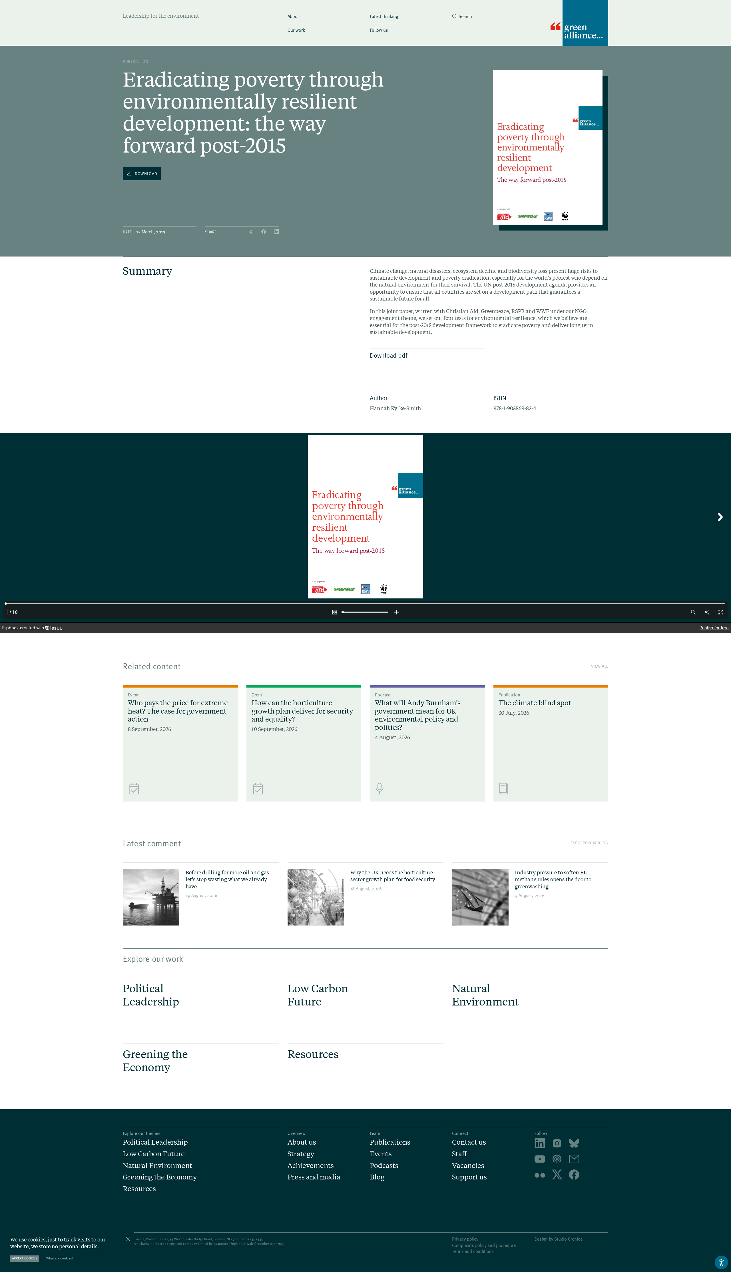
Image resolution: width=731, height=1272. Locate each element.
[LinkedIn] (276, 232)
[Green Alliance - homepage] (579, 23)
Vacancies (468, 1165)
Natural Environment (157, 1165)
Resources (139, 1189)
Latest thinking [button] (384, 16)
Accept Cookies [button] (24, 1258)
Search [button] (465, 16)
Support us (469, 1177)
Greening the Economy (160, 1177)
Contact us (469, 1142)
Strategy (301, 1154)
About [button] (293, 16)
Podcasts (384, 1165)
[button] (489, 14)
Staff (459, 1154)
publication (135, 61)
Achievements (311, 1165)
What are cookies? (59, 1258)
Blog (377, 1177)
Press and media (314, 1177)
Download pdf (388, 355)
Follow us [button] (379, 30)
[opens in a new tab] (557, 1144)
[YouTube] (540, 1160)
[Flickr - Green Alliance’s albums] (540, 1175)
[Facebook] (264, 232)
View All (599, 666)
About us (302, 1142)
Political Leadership (155, 1142)
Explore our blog (589, 843)
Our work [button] (296, 30)
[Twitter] (251, 232)
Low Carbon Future (154, 1154)
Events (381, 1154)
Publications (390, 1142)
